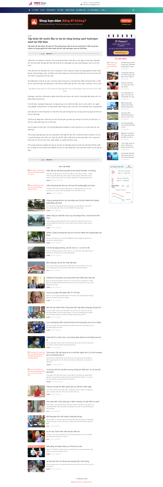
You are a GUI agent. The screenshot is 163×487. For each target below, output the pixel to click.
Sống (103, 10)
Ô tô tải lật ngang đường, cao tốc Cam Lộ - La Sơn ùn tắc (68, 248)
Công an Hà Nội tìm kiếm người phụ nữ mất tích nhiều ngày (68, 387)
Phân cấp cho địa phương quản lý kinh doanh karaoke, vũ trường (71, 171)
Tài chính (60, 10)
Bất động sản (81, 10)
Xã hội (42, 10)
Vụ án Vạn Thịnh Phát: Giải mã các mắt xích (63, 431)
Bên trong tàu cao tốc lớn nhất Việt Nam (61, 263)
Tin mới (35, 10)
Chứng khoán (69, 10)
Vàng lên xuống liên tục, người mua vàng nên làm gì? (127, 84)
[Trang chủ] (29, 10)
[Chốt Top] (81, 22)
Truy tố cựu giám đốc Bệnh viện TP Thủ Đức (63, 293)
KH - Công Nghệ (93, 10)
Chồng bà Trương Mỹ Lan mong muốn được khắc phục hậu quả (70, 278)
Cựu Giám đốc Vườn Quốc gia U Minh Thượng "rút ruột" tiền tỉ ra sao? (73, 402)
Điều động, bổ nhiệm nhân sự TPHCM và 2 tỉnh (64, 446)
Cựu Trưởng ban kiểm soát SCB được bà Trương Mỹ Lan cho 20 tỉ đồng (73, 322)
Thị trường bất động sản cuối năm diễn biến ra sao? (128, 125)
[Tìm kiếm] (133, 10)
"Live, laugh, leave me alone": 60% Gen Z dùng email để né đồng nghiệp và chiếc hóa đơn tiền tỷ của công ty (128, 147)
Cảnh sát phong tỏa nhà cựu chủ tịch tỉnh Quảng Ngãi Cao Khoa (70, 185)
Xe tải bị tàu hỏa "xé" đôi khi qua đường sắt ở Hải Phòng (67, 461)
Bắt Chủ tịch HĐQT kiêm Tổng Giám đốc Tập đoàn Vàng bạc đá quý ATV (73, 307)
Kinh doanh (50, 10)
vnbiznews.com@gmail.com (91, 4)
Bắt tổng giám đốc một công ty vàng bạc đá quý (64, 416)
